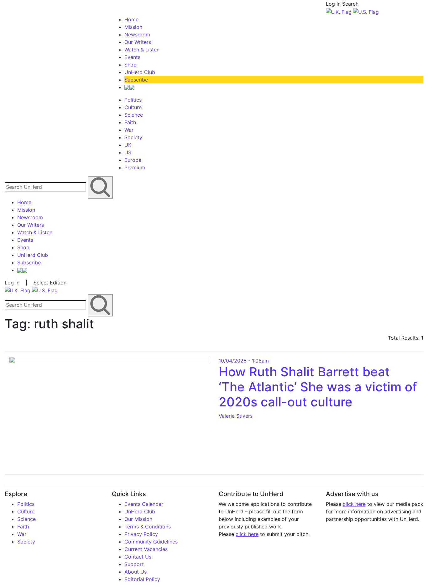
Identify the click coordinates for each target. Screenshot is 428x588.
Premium (134, 167)
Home (131, 19)
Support (134, 564)
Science (133, 115)
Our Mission (138, 519)
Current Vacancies (146, 549)
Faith (130, 122)
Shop (130, 64)
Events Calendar (143, 504)
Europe (132, 160)
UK (127, 145)
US (127, 152)
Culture (133, 107)
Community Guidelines (151, 541)
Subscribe (136, 80)
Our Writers (137, 42)
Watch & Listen (141, 49)
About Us (135, 572)
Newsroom (137, 34)
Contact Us (137, 557)
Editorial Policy (142, 579)
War (128, 130)
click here (247, 534)
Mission (133, 27)
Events (132, 57)
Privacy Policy (141, 534)
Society (133, 137)
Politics (133, 100)
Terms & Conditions (147, 526)
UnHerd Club (139, 72)
